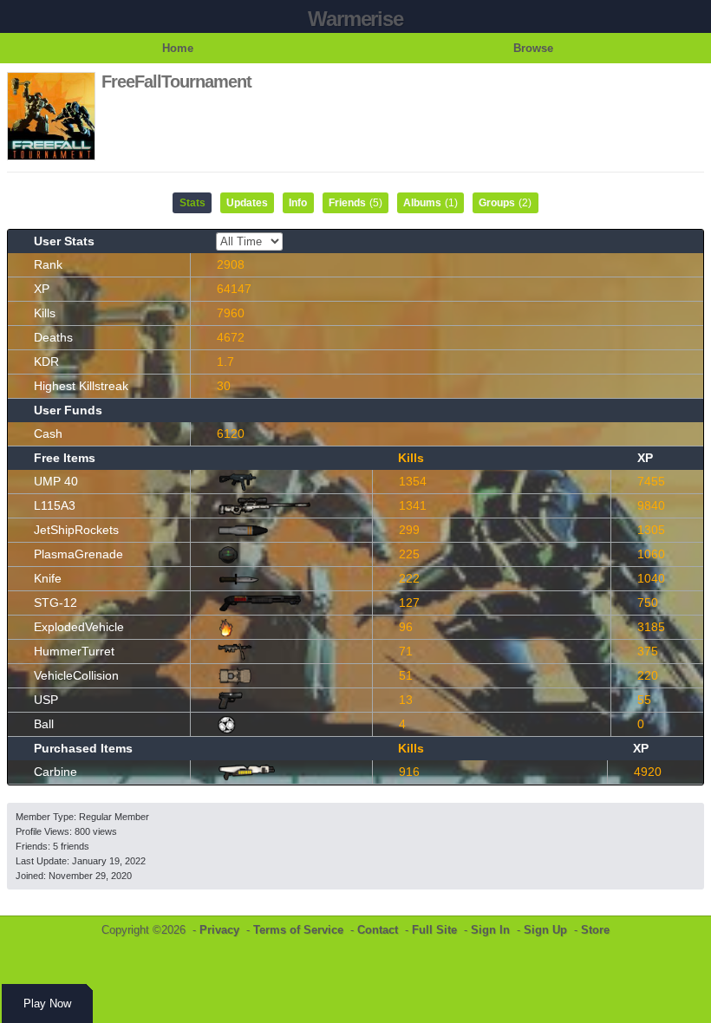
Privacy (219, 929)
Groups (505, 203)
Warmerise (355, 18)
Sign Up (545, 929)
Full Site (434, 929)
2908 (231, 264)
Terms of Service (298, 929)
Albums (430, 203)
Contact (377, 929)
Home (177, 48)
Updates (247, 203)
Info (298, 203)
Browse (533, 48)
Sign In (490, 929)
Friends (355, 203)
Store (595, 929)
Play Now (47, 1003)
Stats (192, 203)
